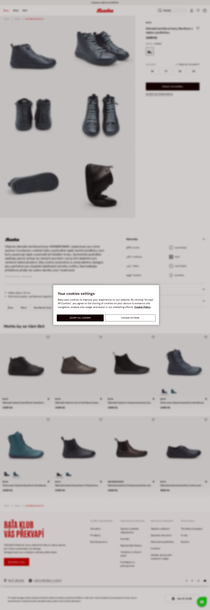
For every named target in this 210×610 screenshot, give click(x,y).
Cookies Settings (130, 318)
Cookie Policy (142, 307)
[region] (106, 305)
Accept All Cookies (80, 318)
